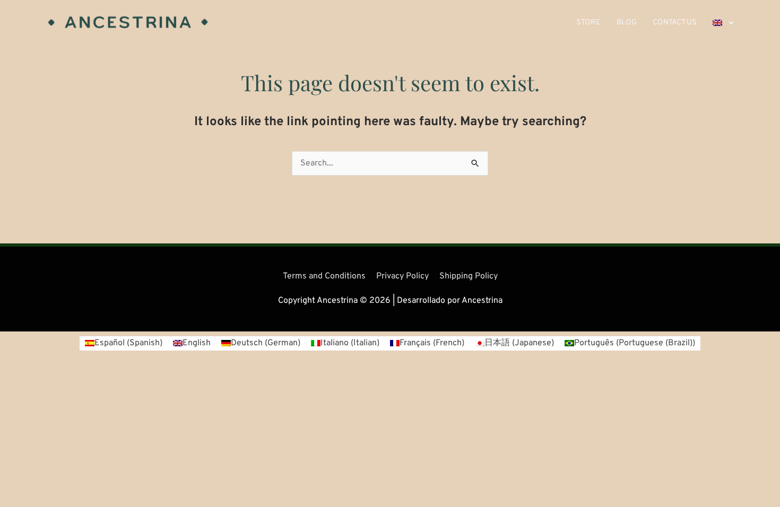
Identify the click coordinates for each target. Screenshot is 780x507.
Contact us (675, 23)
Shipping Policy (468, 276)
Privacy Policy (402, 276)
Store (588, 23)
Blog (627, 23)
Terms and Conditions (324, 276)
